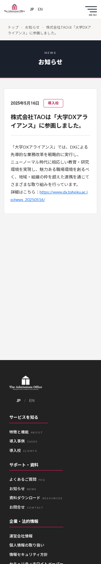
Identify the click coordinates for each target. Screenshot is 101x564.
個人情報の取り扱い (26, 545)
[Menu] (92, 9)
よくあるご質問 (27, 479)
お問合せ (26, 507)
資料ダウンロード (36, 497)
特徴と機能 (26, 432)
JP (32, 9)
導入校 (23, 450)
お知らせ (32, 27)
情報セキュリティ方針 (28, 554)
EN (40, 9)
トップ (13, 27)
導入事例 (23, 441)
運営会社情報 (21, 536)
